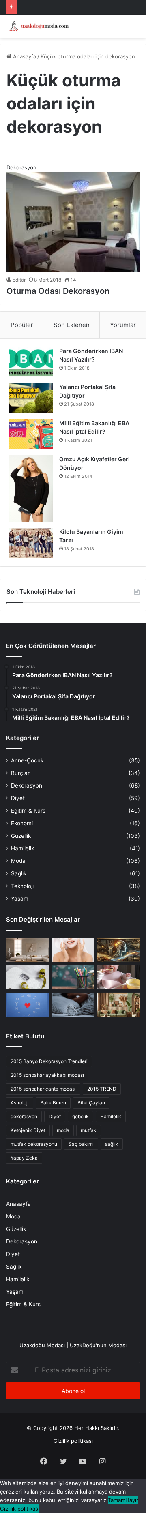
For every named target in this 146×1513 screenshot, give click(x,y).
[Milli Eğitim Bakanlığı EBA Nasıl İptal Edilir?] (31, 434)
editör (19, 280)
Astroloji (20, 1103)
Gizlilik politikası (73, 1441)
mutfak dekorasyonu (34, 1144)
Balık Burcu (53, 1103)
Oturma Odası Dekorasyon (58, 291)
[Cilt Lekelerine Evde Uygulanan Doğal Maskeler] (73, 950)
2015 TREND (101, 1089)
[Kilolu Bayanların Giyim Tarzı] (31, 543)
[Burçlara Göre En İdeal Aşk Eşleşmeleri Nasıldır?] (27, 1005)
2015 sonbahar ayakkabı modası (47, 1075)
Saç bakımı (81, 1144)
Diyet (18, 798)
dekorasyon (24, 1116)
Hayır (131, 1500)
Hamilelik (22, 848)
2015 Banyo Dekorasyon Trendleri (49, 1061)
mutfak (89, 1130)
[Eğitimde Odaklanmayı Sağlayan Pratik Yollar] (73, 977)
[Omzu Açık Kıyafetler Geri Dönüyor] (31, 488)
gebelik (80, 1116)
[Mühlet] (38, 26)
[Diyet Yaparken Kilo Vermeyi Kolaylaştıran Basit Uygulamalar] (27, 977)
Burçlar (20, 773)
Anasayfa (23, 56)
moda (63, 1130)
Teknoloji (22, 886)
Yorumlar (123, 325)
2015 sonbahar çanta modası (43, 1089)
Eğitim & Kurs (28, 810)
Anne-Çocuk (27, 760)
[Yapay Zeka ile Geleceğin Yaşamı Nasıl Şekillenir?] (118, 950)
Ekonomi (22, 823)
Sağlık (18, 873)
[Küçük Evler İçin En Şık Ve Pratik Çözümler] (27, 950)
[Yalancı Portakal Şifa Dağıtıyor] (31, 398)
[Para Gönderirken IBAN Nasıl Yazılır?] (31, 362)
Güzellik (21, 835)
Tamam (116, 1500)
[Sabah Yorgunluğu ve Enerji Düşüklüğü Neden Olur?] (73, 1005)
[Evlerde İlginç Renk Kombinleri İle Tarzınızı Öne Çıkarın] (118, 1005)
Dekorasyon (26, 785)
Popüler (22, 325)
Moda (18, 861)
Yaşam (19, 898)
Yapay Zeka (24, 1158)
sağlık (111, 1144)
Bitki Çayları (91, 1103)
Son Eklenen (72, 325)
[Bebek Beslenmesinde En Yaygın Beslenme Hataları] (118, 977)
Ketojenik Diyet (28, 1130)
